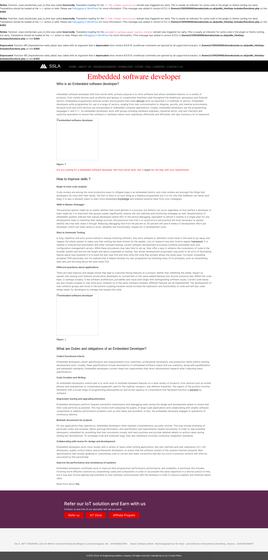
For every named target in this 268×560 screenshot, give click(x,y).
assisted (194, 389)
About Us (85, 67)
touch (147, 169)
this (77, 483)
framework (197, 241)
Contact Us (175, 67)
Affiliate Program (124, 515)
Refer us (73, 515)
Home (72, 67)
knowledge (123, 198)
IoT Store (96, 515)
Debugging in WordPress (85, 8)
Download (125, 67)
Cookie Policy (175, 555)
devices (140, 101)
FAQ (148, 67)
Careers (159, 67)
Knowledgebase (105, 67)
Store (139, 67)
